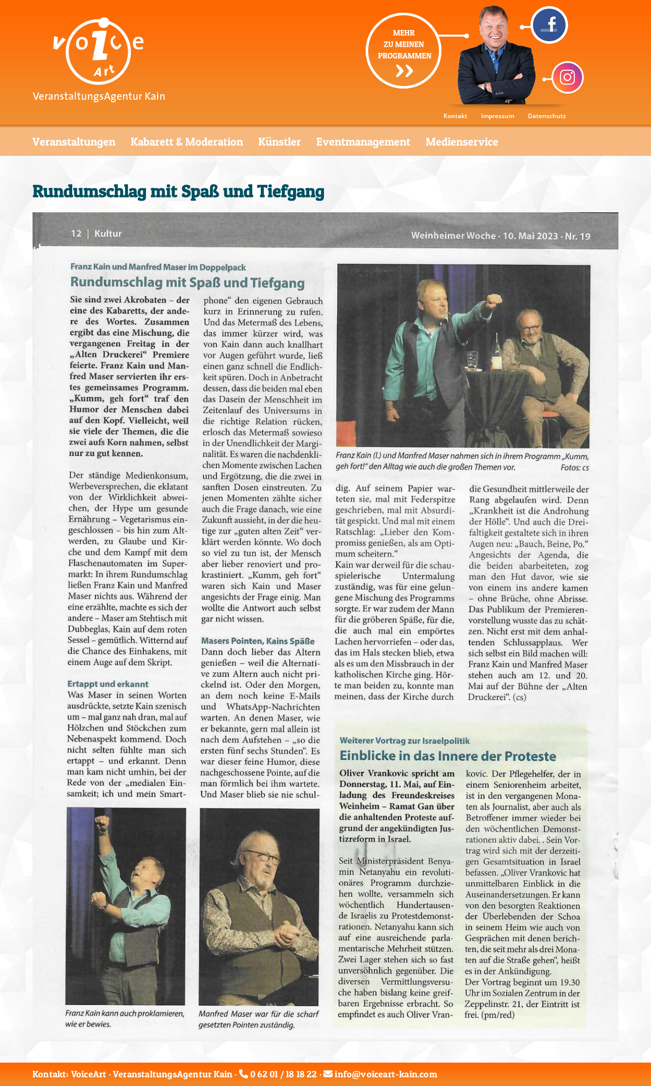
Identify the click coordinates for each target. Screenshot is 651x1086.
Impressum (497, 116)
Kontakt (455, 116)
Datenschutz (547, 116)
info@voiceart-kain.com (386, 1074)
